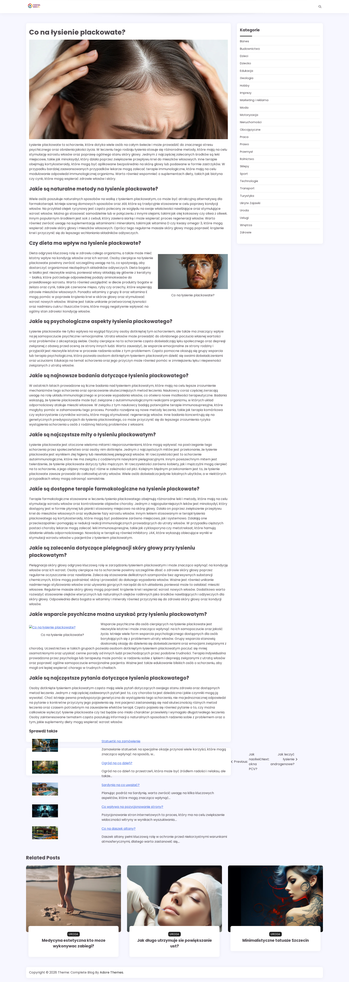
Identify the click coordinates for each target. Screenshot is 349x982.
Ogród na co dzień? (117, 763)
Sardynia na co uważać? (121, 785)
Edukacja (246, 71)
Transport (247, 188)
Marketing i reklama (254, 100)
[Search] (320, 7)
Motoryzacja (249, 115)
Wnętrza (246, 225)
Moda (244, 108)
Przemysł (246, 152)
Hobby (244, 86)
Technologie (249, 181)
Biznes (244, 41)
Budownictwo (250, 49)
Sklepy (244, 166)
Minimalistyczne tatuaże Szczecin (275, 940)
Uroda (244, 211)
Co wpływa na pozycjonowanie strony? (132, 806)
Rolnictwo (247, 159)
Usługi (244, 218)
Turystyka (247, 196)
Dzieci (244, 56)
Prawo (244, 144)
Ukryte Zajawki (250, 203)
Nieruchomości (251, 122)
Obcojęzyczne (250, 130)
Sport (244, 174)
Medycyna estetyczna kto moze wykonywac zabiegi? (73, 943)
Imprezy (245, 93)
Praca (244, 137)
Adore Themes (111, 972)
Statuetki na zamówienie (121, 741)
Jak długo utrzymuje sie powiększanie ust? (174, 943)
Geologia (246, 78)
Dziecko (245, 63)
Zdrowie (245, 233)
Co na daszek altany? (119, 828)
